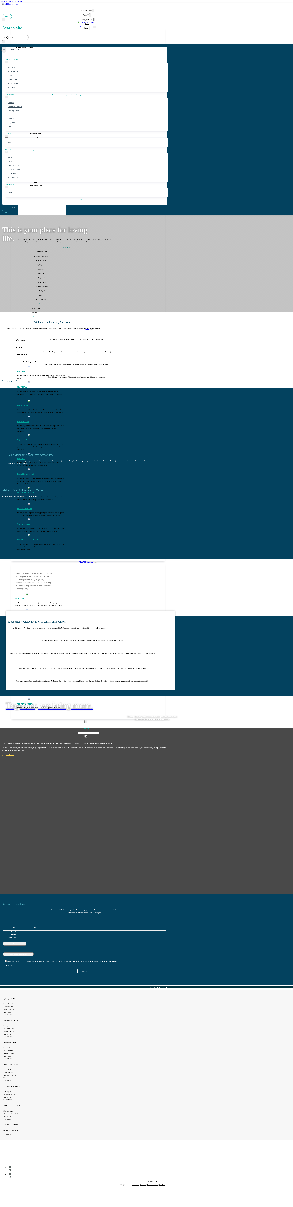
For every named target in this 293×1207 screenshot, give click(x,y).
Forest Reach (13, 71)
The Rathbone (13, 83)
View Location (7, 1012)
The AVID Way (22, 387)
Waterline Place (13, 177)
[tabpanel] (88, 390)
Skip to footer (18, 1)
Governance (21, 458)
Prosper (11, 75)
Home (149, 987)
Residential (157, 987)
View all (36, 317)
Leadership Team (23, 405)
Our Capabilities (23, 421)
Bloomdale (35, 312)
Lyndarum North (14, 169)
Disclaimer (143, 1185)
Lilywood (36, 146)
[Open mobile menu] (85, 20)
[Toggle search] (3, 19)
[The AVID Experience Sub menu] (94, 19)
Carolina (11, 161)
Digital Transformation (25, 440)
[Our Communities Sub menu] (93, 10)
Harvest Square (13, 165)
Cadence (11, 103)
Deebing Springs (14, 111)
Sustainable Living (23, 524)
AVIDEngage (19, 598)
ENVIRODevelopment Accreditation (29, 540)
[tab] (34, 40)
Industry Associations (24, 508)
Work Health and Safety (25, 492)
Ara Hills (11, 192)
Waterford (11, 87)
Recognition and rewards (25, 474)
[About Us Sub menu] (90, 15)
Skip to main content (7, 1)
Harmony (11, 119)
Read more (10, 755)
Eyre (9, 142)
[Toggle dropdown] (4, 52)
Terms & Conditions (152, 1185)
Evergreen (12, 67)
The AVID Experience (86, 19)
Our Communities (86, 10)
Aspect (10, 157)
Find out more (9, 381)
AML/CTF (162, 1185)
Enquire (6, 212)
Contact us (85, 740)
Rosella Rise (12, 79)
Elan (9, 115)
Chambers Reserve (15, 107)
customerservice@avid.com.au (11, 1130)
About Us (86, 15)
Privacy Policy (25, 961)
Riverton (11, 127)
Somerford (12, 173)
